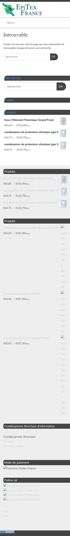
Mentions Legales (13, 445)
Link (5, 515)
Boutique (8, 441)
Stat (5, 511)
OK (52, 56)
